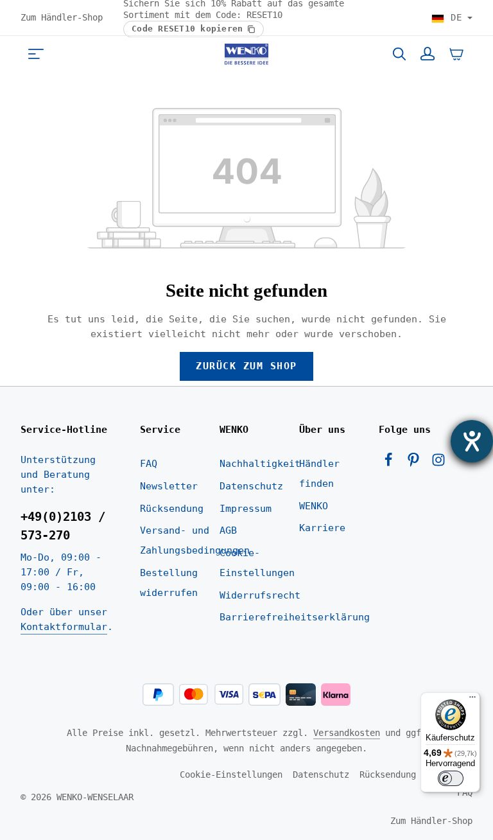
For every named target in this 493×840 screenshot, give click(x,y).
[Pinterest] (416, 463)
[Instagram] (438, 463)
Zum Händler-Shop (62, 17)
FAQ (148, 463)
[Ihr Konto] (427, 54)
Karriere (322, 528)
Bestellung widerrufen (169, 583)
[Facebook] (391, 463)
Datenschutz (251, 486)
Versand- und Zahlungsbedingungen (195, 540)
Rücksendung (171, 508)
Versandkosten (346, 733)
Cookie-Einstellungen (257, 563)
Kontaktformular (64, 627)
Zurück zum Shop (246, 366)
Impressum (246, 508)
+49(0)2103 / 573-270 (63, 526)
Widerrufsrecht (260, 595)
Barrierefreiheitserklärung (295, 617)
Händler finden (319, 473)
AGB (228, 530)
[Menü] (36, 54)
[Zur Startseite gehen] (246, 54)
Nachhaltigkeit (260, 463)
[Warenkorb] (456, 54)
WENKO (313, 506)
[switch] (450, 778)
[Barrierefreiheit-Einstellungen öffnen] (472, 441)
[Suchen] (399, 54)
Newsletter (169, 486)
